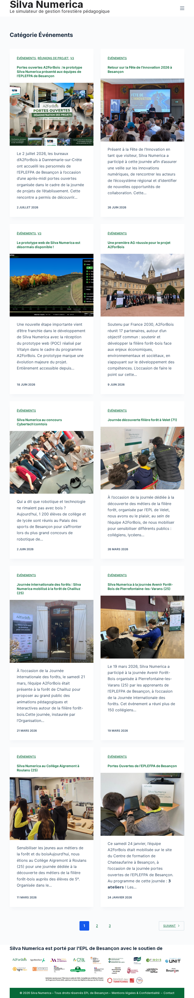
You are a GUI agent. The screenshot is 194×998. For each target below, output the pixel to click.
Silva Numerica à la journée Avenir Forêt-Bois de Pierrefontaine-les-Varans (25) (140, 586)
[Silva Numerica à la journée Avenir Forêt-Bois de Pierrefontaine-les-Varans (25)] (142, 627)
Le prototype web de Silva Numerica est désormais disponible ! (48, 245)
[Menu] (182, 8)
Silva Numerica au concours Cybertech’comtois (39, 422)
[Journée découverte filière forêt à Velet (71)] (142, 458)
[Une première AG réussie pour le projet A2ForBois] (142, 285)
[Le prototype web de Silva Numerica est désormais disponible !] (51, 285)
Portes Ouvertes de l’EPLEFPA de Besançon (142, 766)
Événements (26, 58)
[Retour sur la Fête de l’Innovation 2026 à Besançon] (142, 110)
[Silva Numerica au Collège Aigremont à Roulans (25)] (51, 808)
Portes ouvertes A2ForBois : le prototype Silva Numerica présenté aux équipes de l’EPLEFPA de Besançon (49, 71)
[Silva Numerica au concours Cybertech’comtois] (51, 462)
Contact (168, 993)
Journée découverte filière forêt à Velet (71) (142, 420)
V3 (72, 58)
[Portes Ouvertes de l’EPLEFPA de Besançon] (142, 804)
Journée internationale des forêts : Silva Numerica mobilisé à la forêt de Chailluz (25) (49, 588)
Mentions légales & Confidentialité (136, 993)
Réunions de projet (53, 58)
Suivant (169, 926)
